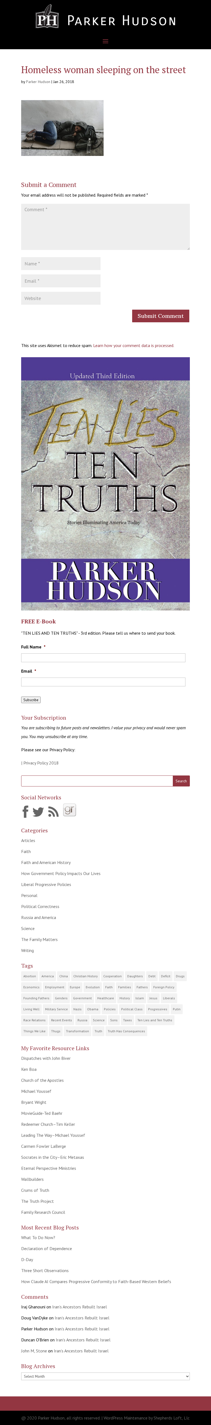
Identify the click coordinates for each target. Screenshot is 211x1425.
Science (28, 928)
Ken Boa (29, 1069)
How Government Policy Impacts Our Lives (61, 873)
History (125, 998)
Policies (110, 1009)
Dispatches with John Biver (46, 1058)
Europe (75, 987)
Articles (28, 840)
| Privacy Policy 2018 (40, 763)
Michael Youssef (36, 1091)
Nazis (77, 1009)
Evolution (93, 987)
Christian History (85, 976)
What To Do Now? (38, 1237)
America (47, 976)
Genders (61, 998)
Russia (82, 1020)
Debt (152, 976)
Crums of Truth (35, 1190)
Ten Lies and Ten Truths (154, 1020)
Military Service (56, 1009)
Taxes (127, 1020)
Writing (27, 950)
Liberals (169, 998)
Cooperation (112, 976)
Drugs (180, 976)
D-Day (27, 1259)
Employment (54, 987)
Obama (92, 1009)
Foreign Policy (163, 987)
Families (124, 987)
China (63, 976)
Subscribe (30, 699)
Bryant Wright (33, 1102)
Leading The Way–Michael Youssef (53, 1135)
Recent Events (61, 1020)
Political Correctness (40, 906)
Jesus (153, 998)
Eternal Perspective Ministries (48, 1168)
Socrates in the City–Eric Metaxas (52, 1157)
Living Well (31, 1009)
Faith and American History (46, 862)
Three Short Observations (45, 1270)
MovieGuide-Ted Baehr (41, 1113)
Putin (177, 1009)
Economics (31, 987)
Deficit (165, 976)
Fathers (142, 987)
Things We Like (34, 1031)
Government (82, 998)
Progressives (157, 1009)
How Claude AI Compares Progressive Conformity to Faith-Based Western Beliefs (96, 1281)
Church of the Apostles (42, 1080)
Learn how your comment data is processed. (133, 345)
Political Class (132, 1009)
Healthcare (105, 998)
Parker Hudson (38, 81)
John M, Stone (34, 1351)
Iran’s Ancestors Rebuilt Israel (79, 1307)
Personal (29, 895)
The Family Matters (39, 939)
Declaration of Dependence (46, 1248)
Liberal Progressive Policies (46, 884)
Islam (139, 998)
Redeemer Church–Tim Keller (48, 1124)
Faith (26, 851)
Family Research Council (43, 1212)
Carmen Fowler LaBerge (43, 1146)
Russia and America (38, 917)
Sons (114, 1020)
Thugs (55, 1031)
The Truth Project (37, 1201)
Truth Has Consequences (126, 1031)
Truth (98, 1031)
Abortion (29, 976)
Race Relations (34, 1020)
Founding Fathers (36, 998)
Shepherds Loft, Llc (172, 1418)
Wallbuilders (32, 1179)
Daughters (135, 976)
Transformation (77, 1031)
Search (181, 780)
